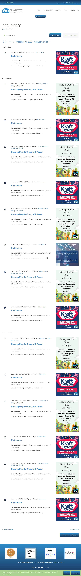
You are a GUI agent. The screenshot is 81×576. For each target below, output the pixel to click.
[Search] (78, 10)
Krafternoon (16, 55)
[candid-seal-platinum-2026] (30, 548)
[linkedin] (39, 567)
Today (12, 42)
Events (4, 29)
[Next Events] (6, 42)
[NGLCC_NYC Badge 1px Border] (70, 548)
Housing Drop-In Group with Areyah (27, 89)
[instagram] (33, 567)
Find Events (55, 35)
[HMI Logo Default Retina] (12, 8)
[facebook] (45, 567)
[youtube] (42, 567)
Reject (75, 573)
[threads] (36, 567)
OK (67, 573)
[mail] (48, 567)
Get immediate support (73, 2)
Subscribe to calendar (69, 535)
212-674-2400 (10, 2)
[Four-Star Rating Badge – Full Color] (50, 548)
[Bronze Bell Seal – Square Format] (11, 548)
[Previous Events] (3, 42)
